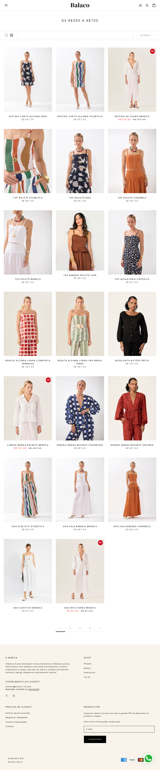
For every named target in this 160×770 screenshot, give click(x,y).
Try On (87, 677)
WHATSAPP (34, 689)
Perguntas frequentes (16, 717)
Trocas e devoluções (16, 722)
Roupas (88, 663)
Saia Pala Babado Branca (80, 526)
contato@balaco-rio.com (18, 686)
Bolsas (87, 668)
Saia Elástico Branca (27, 607)
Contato (9, 726)
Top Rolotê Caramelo (132, 197)
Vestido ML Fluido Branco (132, 116)
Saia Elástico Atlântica (28, 526)
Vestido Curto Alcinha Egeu (28, 116)
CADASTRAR (95, 739)
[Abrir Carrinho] (153, 5)
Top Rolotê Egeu (80, 197)
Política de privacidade (17, 713)
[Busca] (147, 5)
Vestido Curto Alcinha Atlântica (80, 116)
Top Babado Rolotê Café (80, 275)
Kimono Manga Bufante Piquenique (80, 445)
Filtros (145, 35)
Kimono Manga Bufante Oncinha (132, 445)
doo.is (19, 762)
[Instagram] (14, 696)
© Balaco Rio (16, 758)
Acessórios (89, 672)
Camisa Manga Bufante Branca (28, 445)
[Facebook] (6, 696)
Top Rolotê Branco (28, 279)
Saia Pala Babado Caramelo (132, 526)
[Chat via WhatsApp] (148, 758)
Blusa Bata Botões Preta (132, 360)
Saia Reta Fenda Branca (80, 607)
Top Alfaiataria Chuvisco (132, 279)
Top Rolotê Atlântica (28, 197)
